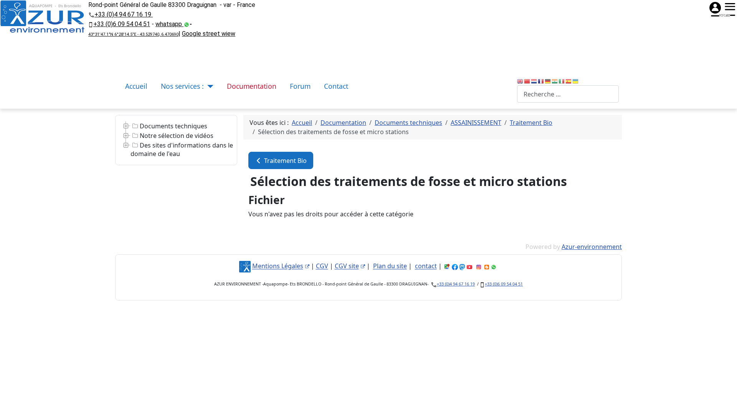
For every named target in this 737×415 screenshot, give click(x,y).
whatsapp (169, 24)
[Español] (568, 80)
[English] (520, 80)
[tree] (176, 140)
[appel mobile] (90, 24)
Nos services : (182, 86)
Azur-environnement (592, 246)
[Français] (541, 80)
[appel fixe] (91, 14)
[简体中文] (527, 80)
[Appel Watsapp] (186, 24)
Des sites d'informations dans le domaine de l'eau (182, 149)
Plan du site (390, 266)
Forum (300, 86)
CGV (322, 266)
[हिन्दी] (555, 80)
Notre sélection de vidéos (176, 135)
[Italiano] (562, 80)
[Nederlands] (534, 80)
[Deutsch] (548, 80)
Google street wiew (208, 33)
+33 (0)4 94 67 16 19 (123, 14)
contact (426, 266)
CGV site (347, 266)
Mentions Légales (277, 266)
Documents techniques (173, 126)
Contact (336, 86)
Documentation (251, 86)
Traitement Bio (285, 160)
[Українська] (575, 80)
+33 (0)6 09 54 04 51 (121, 24)
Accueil (136, 86)
